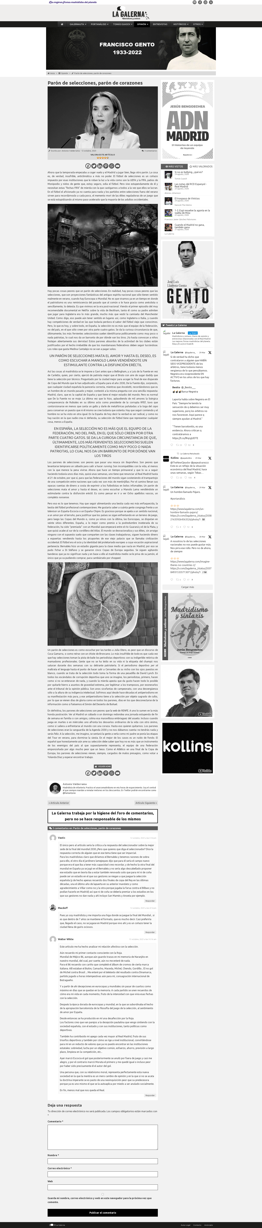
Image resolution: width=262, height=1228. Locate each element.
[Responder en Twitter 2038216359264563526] (172, 527)
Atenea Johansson (173, 193)
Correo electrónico (60, 1168)
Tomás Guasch (181, 179)
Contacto (197, 1225)
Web (50, 1181)
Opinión (64, 73)
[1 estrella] (98, 157)
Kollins (175, 457)
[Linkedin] (99, 166)
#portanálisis (177, 498)
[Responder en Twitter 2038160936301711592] (172, 478)
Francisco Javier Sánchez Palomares (180, 219)
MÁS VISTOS (175, 166)
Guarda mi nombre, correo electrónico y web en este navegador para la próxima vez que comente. (100, 1200)
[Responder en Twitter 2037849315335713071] (172, 580)
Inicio (52, 73)
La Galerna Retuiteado (190, 454)
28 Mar (202, 537)
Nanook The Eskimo (183, 205)
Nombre (53, 1155)
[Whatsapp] (111, 166)
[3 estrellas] (103, 157)
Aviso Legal (185, 1225)
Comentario (55, 1121)
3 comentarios (150, 151)
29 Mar (202, 353)
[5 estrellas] (107, 157)
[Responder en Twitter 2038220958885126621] (172, 445)
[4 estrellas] (105, 157)
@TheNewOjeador (180, 462)
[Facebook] (88, 166)
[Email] (117, 166)
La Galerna (169, 234)
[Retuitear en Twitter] (178, 453)
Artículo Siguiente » (146, 803)
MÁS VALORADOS (202, 166)
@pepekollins (186, 458)
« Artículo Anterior (59, 803)
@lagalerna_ (190, 353)
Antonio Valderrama (71, 151)
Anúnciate (208, 1225)
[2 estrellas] (100, 157)
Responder (150, 901)
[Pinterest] (105, 166)
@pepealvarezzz (200, 462)
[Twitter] (94, 166)
